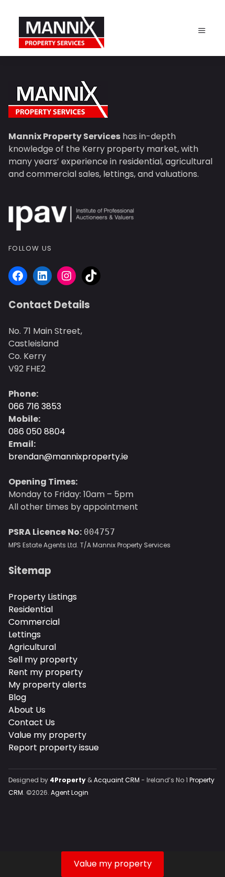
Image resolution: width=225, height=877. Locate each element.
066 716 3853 (34, 406)
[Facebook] (17, 275)
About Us (27, 710)
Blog (17, 697)
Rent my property (45, 672)
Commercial (34, 622)
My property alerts (47, 685)
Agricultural (32, 647)
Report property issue (53, 747)
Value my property (47, 735)
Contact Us (31, 722)
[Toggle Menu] (202, 31)
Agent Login (69, 792)
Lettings (24, 634)
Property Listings (42, 597)
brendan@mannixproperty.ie (68, 457)
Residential (30, 609)
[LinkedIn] (42, 275)
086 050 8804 (36, 431)
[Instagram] (66, 275)
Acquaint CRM (117, 779)
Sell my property (42, 660)
